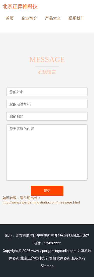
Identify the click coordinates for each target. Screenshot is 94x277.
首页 (10, 18)
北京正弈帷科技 (20, 6)
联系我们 (76, 18)
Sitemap (47, 266)
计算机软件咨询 (58, 258)
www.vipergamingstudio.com (53, 251)
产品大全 (53, 18)
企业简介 (29, 18)
